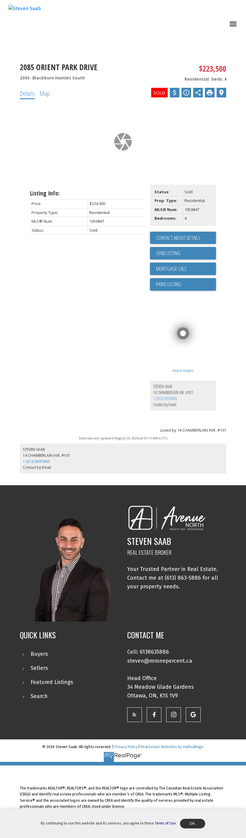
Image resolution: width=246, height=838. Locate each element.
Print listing (168, 284)
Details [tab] (27, 93)
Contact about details (178, 237)
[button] (134, 714)
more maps (182, 370)
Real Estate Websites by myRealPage (172, 746)
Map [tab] (45, 93)
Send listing (168, 253)
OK (193, 824)
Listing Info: (45, 193)
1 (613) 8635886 (165, 398)
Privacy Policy (126, 746)
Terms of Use (165, 823)
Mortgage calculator (186, 269)
